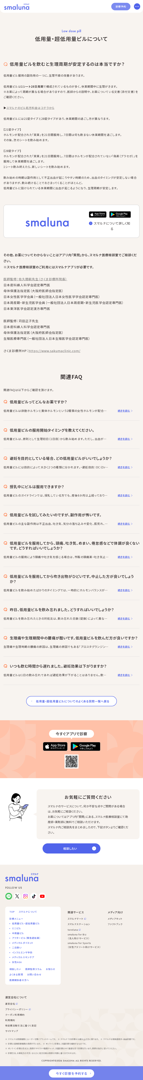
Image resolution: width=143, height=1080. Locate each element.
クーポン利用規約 (15, 1014)
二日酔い (17, 947)
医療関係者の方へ (19, 980)
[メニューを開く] (137, 6)
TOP (12, 911)
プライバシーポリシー (16, 1009)
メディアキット (115, 918)
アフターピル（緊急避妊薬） (26, 938)
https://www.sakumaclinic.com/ (54, 350)
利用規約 (10, 1020)
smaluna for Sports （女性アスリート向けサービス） (84, 945)
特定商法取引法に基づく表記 (21, 1025)
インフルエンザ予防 (22, 952)
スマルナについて (28, 911)
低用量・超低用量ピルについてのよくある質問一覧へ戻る (72, 701)
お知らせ (50, 969)
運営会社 (10, 1003)
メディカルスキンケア (23, 957)
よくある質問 (16, 974)
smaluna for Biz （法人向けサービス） (79, 936)
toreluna (73, 929)
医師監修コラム (33, 969)
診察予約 (121, 6)
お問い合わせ (34, 974)
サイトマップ (11, 1031)
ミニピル (16, 928)
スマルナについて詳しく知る (112, 226)
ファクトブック (115, 924)
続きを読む (124, 410)
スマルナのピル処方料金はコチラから (30, 108)
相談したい (70, 848)
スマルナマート (75, 918)
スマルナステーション (79, 924)
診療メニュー (16, 918)
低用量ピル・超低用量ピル (26, 923)
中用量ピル (18, 933)
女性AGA (17, 962)
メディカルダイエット (22, 942)
